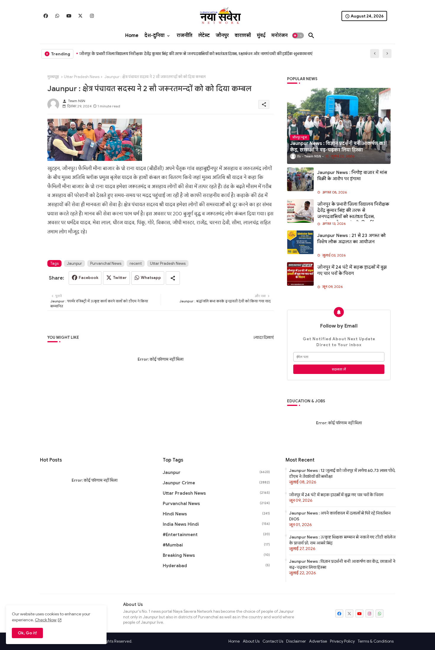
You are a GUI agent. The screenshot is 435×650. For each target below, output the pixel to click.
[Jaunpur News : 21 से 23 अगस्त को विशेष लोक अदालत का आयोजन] (300, 242)
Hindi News (216, 514)
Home (131, 35)
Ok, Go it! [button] (27, 633)
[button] (298, 35)
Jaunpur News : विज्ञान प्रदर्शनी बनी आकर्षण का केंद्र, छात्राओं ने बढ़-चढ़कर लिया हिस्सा (342, 564)
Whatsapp (151, 277)
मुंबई (261, 35)
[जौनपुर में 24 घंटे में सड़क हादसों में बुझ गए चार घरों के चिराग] (300, 274)
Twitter (120, 277)
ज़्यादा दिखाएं (263, 337)
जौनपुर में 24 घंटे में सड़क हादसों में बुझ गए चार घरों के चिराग (352, 270)
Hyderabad (216, 565)
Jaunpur (74, 263)
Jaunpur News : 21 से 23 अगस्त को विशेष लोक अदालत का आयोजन (351, 238)
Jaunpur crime (216, 483)
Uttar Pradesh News (81, 76)
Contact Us (272, 641)
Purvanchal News (105, 263)
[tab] (131, 35)
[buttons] (45, 15)
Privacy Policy (342, 641)
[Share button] (173, 278)
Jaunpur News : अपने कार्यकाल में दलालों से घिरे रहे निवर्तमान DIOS (340, 516)
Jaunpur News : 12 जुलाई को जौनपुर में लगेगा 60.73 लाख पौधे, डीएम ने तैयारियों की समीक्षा (342, 473)
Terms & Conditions (376, 641)
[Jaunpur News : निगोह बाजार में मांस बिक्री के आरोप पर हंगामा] (300, 179)
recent (136, 263)
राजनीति (184, 35)
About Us (251, 641)
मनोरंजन (279, 35)
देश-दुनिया (154, 35)
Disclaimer (296, 641)
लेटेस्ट (204, 35)
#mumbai (216, 545)
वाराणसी (243, 35)
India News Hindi (216, 524)
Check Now (46, 619)
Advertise (318, 641)
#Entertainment (216, 534)
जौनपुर (222, 35)
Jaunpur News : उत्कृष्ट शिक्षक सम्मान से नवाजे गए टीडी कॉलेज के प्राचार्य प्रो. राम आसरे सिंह (342, 540)
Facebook (88, 277)
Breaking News (216, 555)
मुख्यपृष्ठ (53, 76)
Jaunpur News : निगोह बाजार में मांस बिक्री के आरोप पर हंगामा (352, 175)
